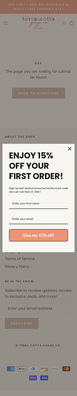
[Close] (70, 149)
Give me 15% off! (38, 235)
